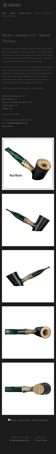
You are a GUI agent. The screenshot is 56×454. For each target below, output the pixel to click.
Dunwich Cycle (25, 13)
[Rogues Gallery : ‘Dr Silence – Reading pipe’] (53, 25)
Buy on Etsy (7, 126)
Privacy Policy (41, 440)
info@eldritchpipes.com (18, 123)
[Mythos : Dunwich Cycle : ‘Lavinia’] (3, 25)
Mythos (13, 13)
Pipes (4, 13)
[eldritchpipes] (11, 5)
